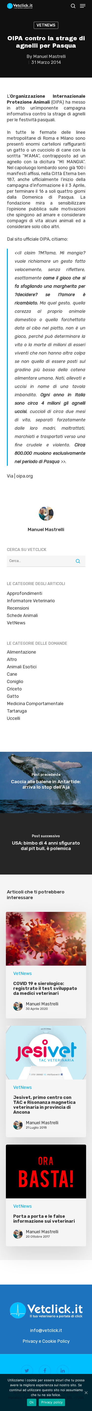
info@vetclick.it (46, 1330)
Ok (31, 1402)
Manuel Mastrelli (49, 56)
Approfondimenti (24, 593)
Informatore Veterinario (31, 600)
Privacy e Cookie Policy (46, 1341)
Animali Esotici (22, 667)
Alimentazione (21, 652)
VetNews (46, 25)
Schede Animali (22, 615)
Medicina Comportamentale (35, 703)
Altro (12, 659)
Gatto (13, 696)
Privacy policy (52, 1402)
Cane (12, 674)
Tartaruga (17, 711)
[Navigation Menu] (82, 5)
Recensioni (18, 608)
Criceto (14, 689)
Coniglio (15, 681)
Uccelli (13, 718)
